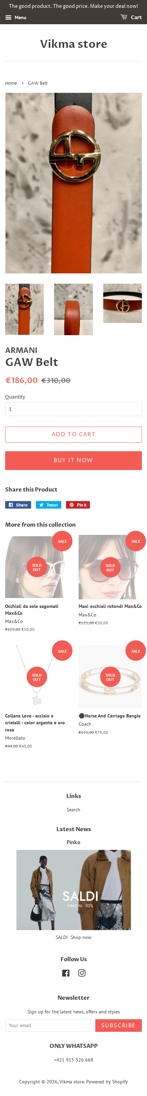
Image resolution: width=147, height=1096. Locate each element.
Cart (136, 17)
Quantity (15, 396)
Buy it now (73, 460)
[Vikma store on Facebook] (66, 974)
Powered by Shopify (107, 1082)
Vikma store (73, 44)
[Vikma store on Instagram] (81, 974)
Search (73, 810)
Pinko (73, 843)
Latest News (73, 829)
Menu (19, 17)
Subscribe (118, 1025)
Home (11, 83)
